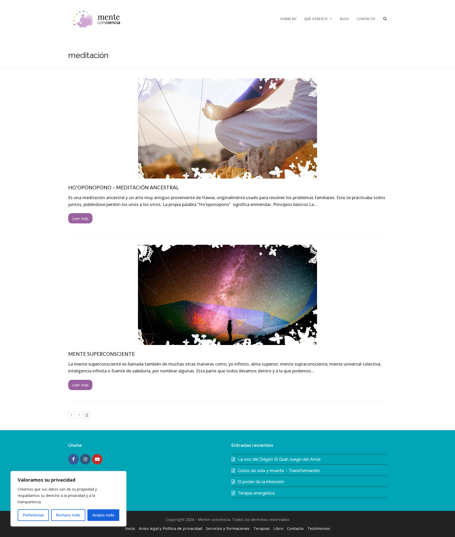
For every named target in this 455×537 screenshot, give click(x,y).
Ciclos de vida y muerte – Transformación (279, 470)
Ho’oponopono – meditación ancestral (123, 187)
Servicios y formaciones (228, 528)
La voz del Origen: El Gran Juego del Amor (279, 459)
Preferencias (33, 514)
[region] (68, 498)
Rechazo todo (68, 514)
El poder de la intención (261, 481)
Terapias (261, 528)
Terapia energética (256, 493)
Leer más (80, 218)
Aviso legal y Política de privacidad (170, 528)
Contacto (295, 528)
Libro (278, 528)
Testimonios (318, 528)
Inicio (130, 528)
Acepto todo (103, 514)
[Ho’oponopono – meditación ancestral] (227, 175)
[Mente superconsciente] (227, 341)
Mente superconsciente (101, 354)
